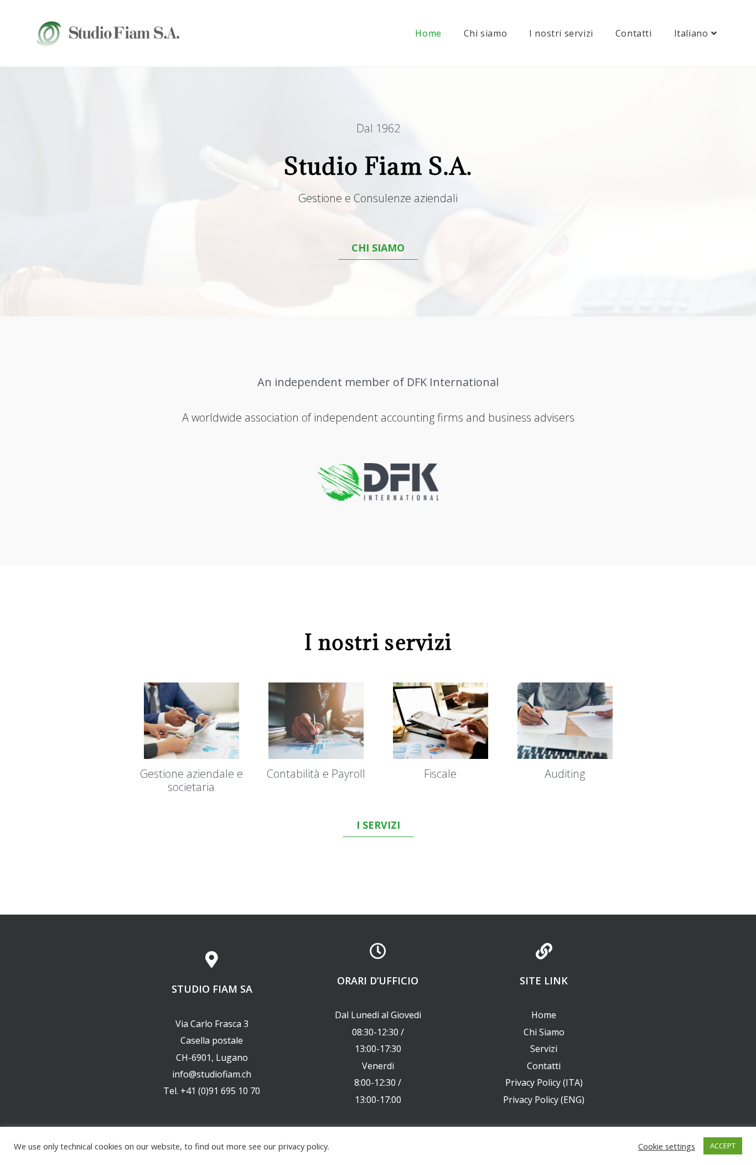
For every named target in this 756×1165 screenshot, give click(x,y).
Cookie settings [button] (666, 1146)
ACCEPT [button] (723, 1146)
